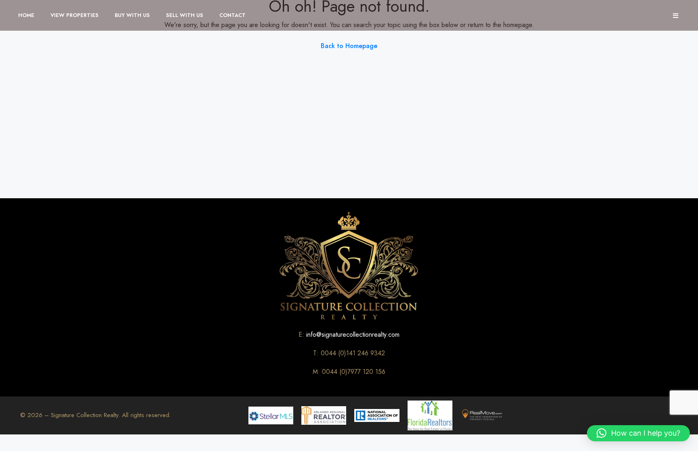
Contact (232, 15)
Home (26, 15)
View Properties (74, 15)
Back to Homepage (349, 45)
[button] (638, 433)
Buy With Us (132, 15)
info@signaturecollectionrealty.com (352, 334)
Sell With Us (184, 15)
